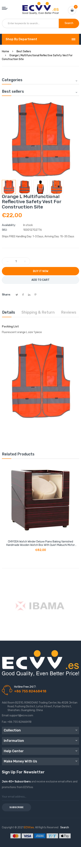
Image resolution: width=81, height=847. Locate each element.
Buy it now (40, 271)
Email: (5, 715)
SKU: (4, 229)
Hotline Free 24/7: (25, 686)
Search (64, 827)
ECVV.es (29, 827)
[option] (9, 187)
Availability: (9, 225)
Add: (4, 702)
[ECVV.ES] (40, 5)
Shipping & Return (38, 312)
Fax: (4, 722)
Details (8, 312)
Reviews (68, 312)
